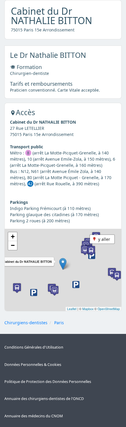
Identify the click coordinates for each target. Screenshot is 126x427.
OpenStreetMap (109, 309)
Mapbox (87, 309)
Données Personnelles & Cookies (32, 364)
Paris (59, 322)
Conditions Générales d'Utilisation (33, 347)
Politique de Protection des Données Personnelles (47, 381)
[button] (63, 264)
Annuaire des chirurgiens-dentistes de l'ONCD (44, 398)
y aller (104, 239)
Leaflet (71, 309)
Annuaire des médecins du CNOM (33, 415)
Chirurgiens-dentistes (25, 322)
